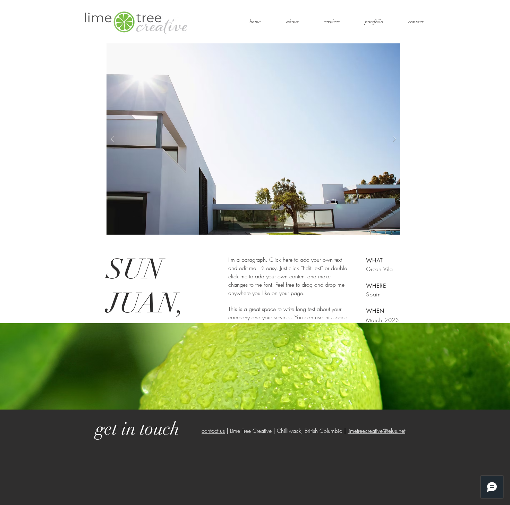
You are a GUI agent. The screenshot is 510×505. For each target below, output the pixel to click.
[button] (253, 139)
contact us (213, 431)
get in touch (137, 429)
